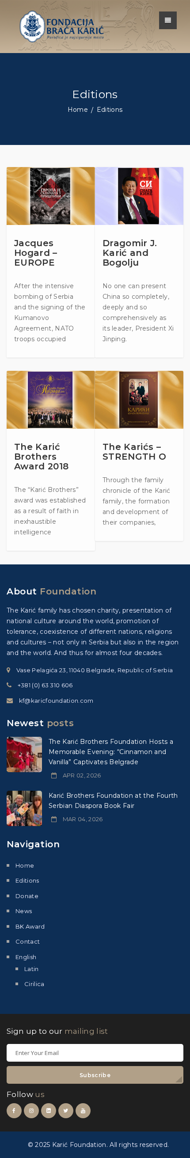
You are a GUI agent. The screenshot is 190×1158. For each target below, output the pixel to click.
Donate (26, 895)
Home (78, 110)
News (23, 910)
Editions (27, 880)
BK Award (30, 926)
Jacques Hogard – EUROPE (35, 253)
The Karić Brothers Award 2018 (41, 457)
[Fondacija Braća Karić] (62, 26)
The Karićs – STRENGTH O (134, 452)
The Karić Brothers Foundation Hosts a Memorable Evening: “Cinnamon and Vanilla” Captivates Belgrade (111, 752)
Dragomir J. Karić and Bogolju (130, 253)
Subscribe (95, 1075)
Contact (27, 941)
